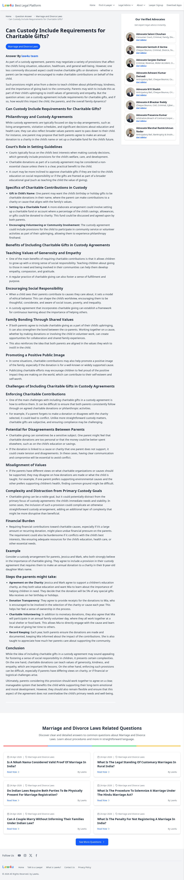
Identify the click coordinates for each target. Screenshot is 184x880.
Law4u (35, 874)
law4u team (29, 56)
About (140, 5)
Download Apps (174, 5)
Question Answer (23, 16)
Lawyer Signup (156, 5)
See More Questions (90, 842)
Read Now (12, 772)
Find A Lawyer (105, 5)
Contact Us (69, 867)
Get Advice (141, 40)
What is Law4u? (53, 867)
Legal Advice (124, 5)
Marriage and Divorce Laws (49, 16)
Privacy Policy (84, 867)
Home (92, 5)
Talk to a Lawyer (35, 867)
